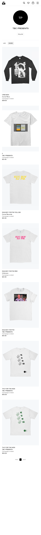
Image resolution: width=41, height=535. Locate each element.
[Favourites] (28, 3)
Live (4, 43)
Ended (11, 43)
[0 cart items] (33, 3)
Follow (20, 34)
